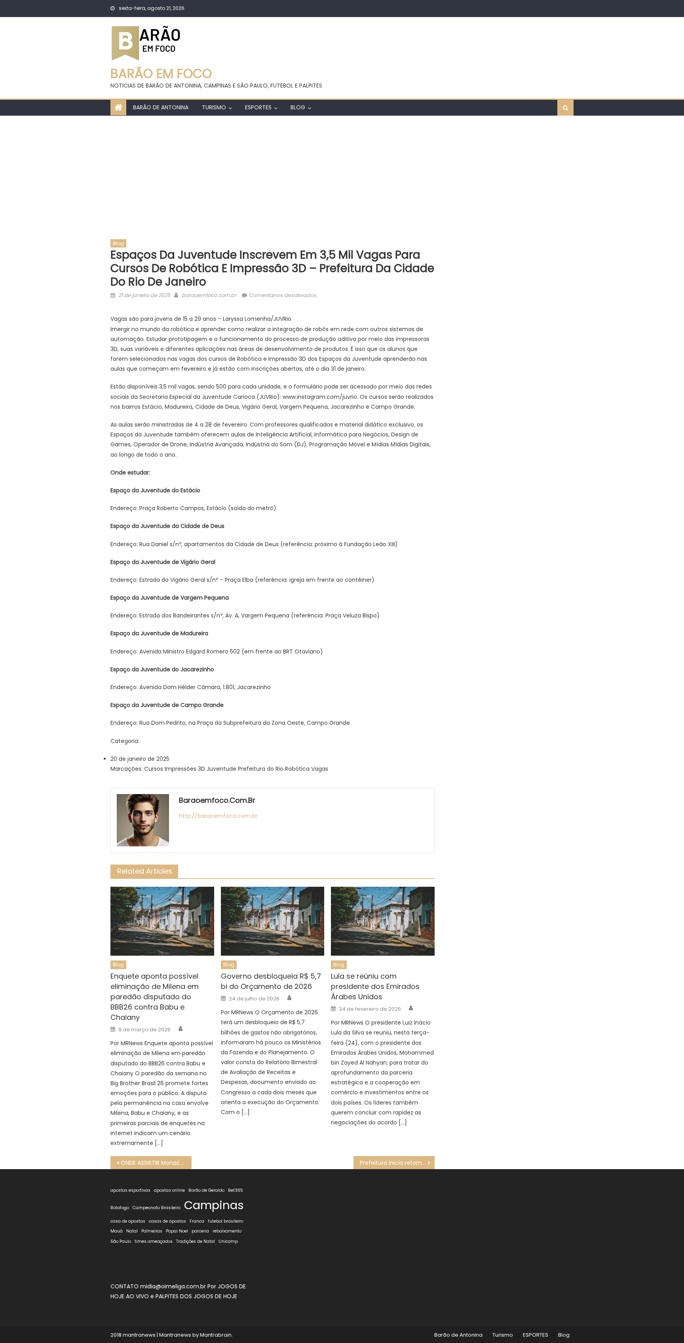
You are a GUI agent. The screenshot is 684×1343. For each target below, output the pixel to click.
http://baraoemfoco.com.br (218, 816)
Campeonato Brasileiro (156, 1208)
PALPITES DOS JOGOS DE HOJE (196, 1296)
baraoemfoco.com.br (209, 295)
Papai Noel (177, 1231)
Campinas (214, 1205)
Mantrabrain (216, 1335)
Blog (298, 107)
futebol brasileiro (225, 1221)
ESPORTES (258, 107)
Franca (197, 1221)
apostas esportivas (130, 1190)
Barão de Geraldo (206, 1190)
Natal (132, 1231)
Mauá (116, 1231)
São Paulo (120, 1241)
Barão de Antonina (160, 107)
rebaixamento (227, 1231)
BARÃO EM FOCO (161, 73)
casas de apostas (167, 1221)
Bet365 (235, 1190)
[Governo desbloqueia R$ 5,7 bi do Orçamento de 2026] (273, 921)
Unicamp (228, 1241)
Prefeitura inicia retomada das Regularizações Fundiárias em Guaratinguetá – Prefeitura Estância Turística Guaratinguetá (397, 1163)
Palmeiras (151, 1231)
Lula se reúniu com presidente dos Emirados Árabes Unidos (375, 986)
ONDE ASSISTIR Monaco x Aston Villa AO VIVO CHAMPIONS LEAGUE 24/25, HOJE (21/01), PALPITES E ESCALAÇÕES (156, 1163)
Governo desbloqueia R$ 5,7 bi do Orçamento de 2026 (271, 981)
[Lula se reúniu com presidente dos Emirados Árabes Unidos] (383, 921)
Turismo (214, 107)
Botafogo (119, 1208)
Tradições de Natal (195, 1241)
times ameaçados (154, 1241)
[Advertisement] (342, 175)
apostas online (169, 1190)
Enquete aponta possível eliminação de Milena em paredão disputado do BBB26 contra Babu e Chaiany (154, 996)
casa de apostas (127, 1221)
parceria (200, 1231)
